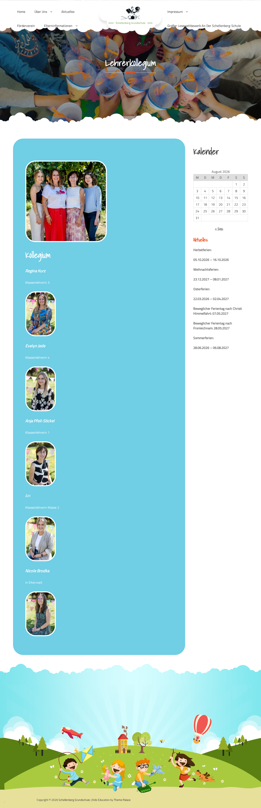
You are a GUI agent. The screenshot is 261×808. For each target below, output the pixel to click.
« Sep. (219, 228)
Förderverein (26, 25)
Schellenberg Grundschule (130, 23)
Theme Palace (122, 800)
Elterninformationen (58, 25)
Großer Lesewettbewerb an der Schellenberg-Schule (204, 25)
